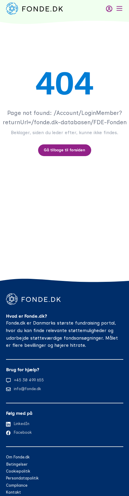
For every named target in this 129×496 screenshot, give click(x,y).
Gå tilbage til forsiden (64, 150)
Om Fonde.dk (18, 457)
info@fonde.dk (27, 389)
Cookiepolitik (18, 471)
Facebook (23, 432)
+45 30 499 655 (29, 380)
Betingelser (17, 464)
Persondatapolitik (22, 478)
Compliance (17, 485)
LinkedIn (21, 423)
